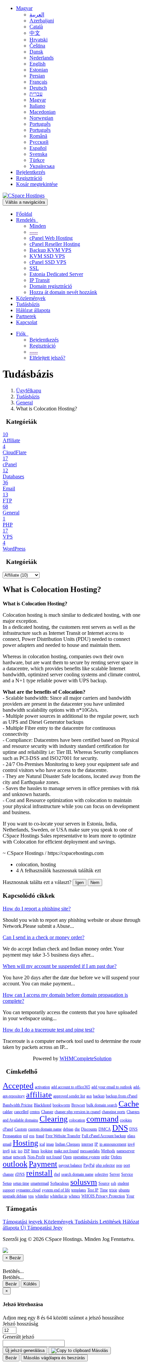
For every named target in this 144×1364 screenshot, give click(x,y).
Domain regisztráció (50, 286)
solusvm (83, 1182)
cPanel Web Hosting (51, 238)
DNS (120, 1128)
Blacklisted (42, 1105)
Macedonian (42, 112)
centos (35, 1111)
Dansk (36, 52)
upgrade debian (15, 1196)
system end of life (56, 1190)
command (102, 1118)
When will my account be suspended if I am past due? (60, 966)
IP (96, 1144)
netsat (7, 1157)
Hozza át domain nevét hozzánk (63, 292)
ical (42, 1144)
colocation (77, 1120)
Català (36, 26)
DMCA (104, 1129)
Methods (108, 1151)
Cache (129, 1103)
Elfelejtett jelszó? (47, 358)
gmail (7, 1144)
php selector (105, 1165)
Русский (39, 142)
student (123, 1183)
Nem (94, 882)
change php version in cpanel (77, 1111)
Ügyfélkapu (28, 390)
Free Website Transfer (63, 1136)
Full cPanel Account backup (104, 1136)
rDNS (20, 1174)
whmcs (74, 1196)
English (37, 64)
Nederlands (41, 58)
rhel (57, 1174)
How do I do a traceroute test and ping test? (48, 1030)
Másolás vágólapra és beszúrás (54, 1357)
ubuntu (124, 1190)
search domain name (77, 1174)
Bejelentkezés (30, 172)
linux (35, 1151)
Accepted (18, 1085)
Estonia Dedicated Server (56, 274)
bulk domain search (101, 1105)
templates (78, 1190)
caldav (8, 1111)
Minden (37, 226)
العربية (36, 14)
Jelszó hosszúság (20, 1324)
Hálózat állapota (33, 310)
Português (40, 124)
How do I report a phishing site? (37, 908)
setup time (21, 1183)
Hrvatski (38, 39)
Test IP (92, 1190)
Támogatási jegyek (23, 1222)
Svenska (38, 154)
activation (42, 1087)
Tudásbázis (28, 304)
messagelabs (90, 1151)
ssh (113, 1183)
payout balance (70, 1165)
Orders (116, 1157)
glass (131, 1136)
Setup (7, 1183)
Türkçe (37, 160)
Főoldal (24, 214)
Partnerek (26, 316)
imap (50, 1144)
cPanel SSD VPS (47, 262)
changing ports (113, 1111)
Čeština (37, 45)
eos (31, 1136)
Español (38, 148)
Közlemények (31, 298)
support (9, 1190)
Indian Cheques (67, 1144)
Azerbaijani (41, 20)
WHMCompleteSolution (86, 1058)
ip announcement (112, 1144)
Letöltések (111, 1222)
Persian (37, 76)
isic (13, 1151)
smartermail (39, 1183)
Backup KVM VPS (50, 250)
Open (67, 1157)
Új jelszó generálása (25, 1350)
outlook (15, 1164)
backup (98, 1096)
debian (68, 1129)
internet (87, 1144)
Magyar (24, 8)
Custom (20, 1129)
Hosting (25, 1143)
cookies (126, 1120)
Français (38, 82)
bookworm (61, 1105)
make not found (66, 1151)
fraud (40, 1136)
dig (77, 1129)
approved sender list (69, 1096)
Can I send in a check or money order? (43, 937)
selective (101, 1174)
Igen (79, 882)
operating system (86, 1157)
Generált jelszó (18, 1337)
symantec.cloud (28, 1190)
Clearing (54, 1118)
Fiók (22, 333)
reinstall (39, 1173)
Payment (43, 1164)
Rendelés (27, 220)
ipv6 (6, 1151)
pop (119, 1165)
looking (47, 1151)
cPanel (8, 1129)
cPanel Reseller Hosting (54, 244)
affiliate (39, 1094)
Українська (42, 166)
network (19, 1157)
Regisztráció (29, 178)
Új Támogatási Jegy (41, 1228)
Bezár (11, 1283)
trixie (113, 1190)
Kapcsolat (26, 322)
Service (127, 1174)
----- (33, 232)
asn (89, 1096)
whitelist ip (58, 1196)
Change (47, 1111)
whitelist (42, 1196)
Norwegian (41, 118)
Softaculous (59, 1183)
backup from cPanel (121, 1096)
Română (38, 136)
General (24, 402)
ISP (27, 1151)
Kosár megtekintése (37, 184)
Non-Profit (36, 1157)
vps (31, 1196)
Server (115, 1174)
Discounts (89, 1129)
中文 (34, 33)
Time (104, 1190)
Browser (78, 1105)
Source (104, 1183)
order (105, 1157)
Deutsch (38, 88)
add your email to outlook (111, 1087)
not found (54, 1157)
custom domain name (45, 1129)
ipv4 (131, 1144)
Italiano (37, 106)
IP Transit (39, 280)
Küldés (30, 1283)
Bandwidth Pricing (17, 1105)
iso (20, 1151)
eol (25, 1136)
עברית (36, 94)
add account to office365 (70, 1087)
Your (130, 1196)
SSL (34, 268)
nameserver (126, 1151)
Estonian (38, 70)
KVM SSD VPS (47, 256)
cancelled (21, 1111)
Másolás (99, 1350)
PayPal (88, 1165)
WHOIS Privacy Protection (103, 1196)
